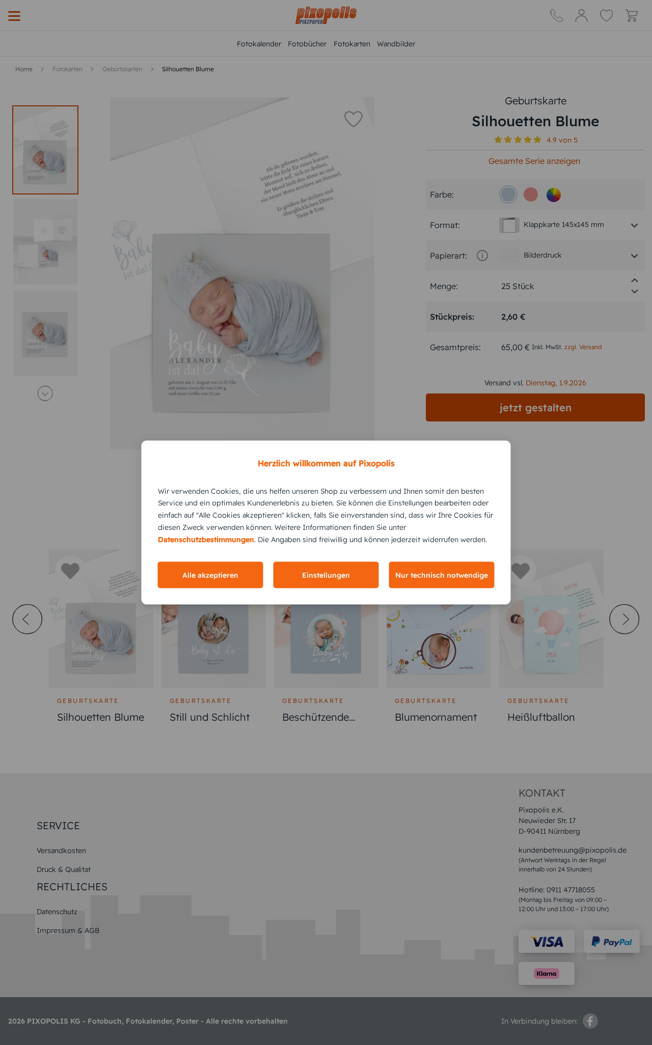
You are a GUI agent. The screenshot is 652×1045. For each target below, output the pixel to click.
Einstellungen (326, 575)
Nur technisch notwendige (441, 575)
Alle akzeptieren (210, 575)
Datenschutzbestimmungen (206, 539)
